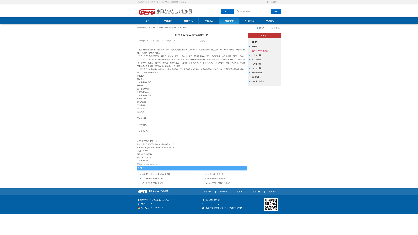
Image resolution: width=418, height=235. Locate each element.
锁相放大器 (141, 99)
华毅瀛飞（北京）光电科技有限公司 (156, 174)
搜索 (276, 11)
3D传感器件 (256, 77)
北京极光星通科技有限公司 (152, 183)
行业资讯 (167, 20)
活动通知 (223, 192)
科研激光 (140, 79)
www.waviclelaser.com (150, 164)
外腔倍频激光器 (143, 92)
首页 (147, 20)
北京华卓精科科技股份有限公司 (218, 183)
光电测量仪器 (142, 131)
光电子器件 (141, 105)
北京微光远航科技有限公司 (216, 179)
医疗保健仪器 (142, 125)
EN (276, 2)
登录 (268, 2)
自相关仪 (140, 85)
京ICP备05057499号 (145, 204)
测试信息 (140, 108)
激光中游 (168, 27)
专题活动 (270, 20)
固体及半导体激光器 (179, 27)
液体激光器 (256, 64)
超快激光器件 (257, 68)
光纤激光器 (256, 55)
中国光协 (249, 20)
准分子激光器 (257, 73)
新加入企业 (263, 28)
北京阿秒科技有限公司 (215, 174)
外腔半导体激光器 (144, 82)
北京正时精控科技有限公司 (152, 179)
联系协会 (256, 192)
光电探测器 (141, 102)
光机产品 (140, 112)
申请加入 (277, 28)
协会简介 (207, 192)
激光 (161, 27)
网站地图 (272, 192)
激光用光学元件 (258, 81)
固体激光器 (141, 118)
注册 (272, 2)
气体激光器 (256, 59)
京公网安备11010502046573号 (152, 208)
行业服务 (208, 20)
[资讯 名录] (227, 12)
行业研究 (188, 20)
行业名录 (229, 20)
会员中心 (240, 192)
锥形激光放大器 (143, 89)
